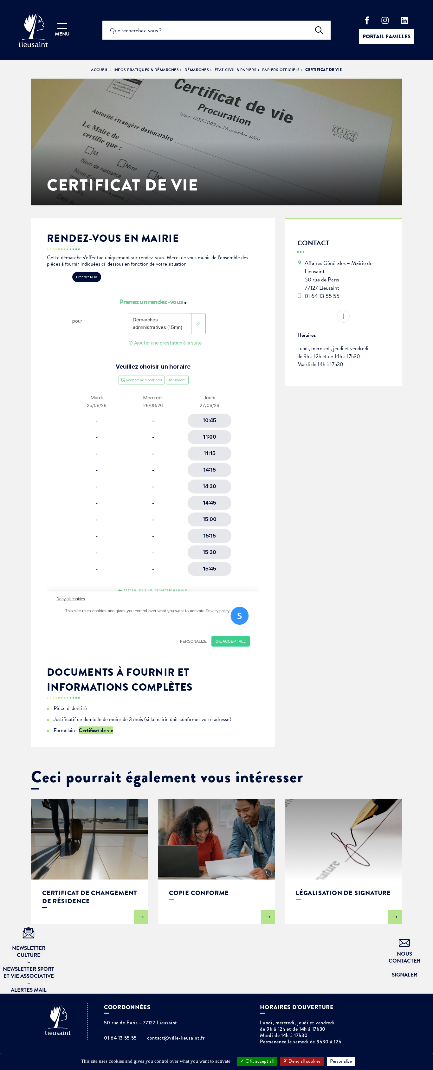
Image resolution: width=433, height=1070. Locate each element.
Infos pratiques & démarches (146, 70)
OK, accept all (259, 1061)
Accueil (99, 70)
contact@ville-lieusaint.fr (176, 1038)
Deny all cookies (303, 1061)
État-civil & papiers (236, 70)
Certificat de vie (96, 730)
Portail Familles (386, 37)
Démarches (196, 70)
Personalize (341, 1061)
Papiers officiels (281, 70)
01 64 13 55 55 (120, 1038)
